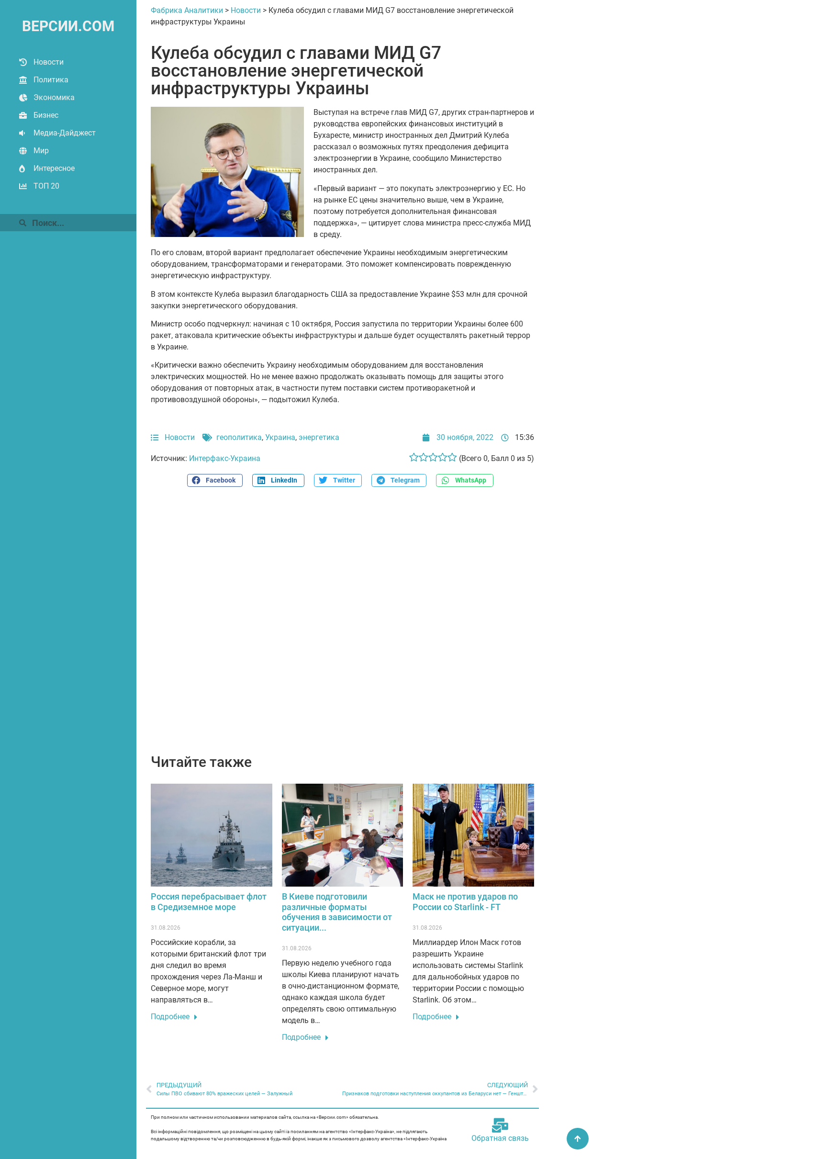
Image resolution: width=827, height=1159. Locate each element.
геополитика (239, 437)
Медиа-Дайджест (65, 132)
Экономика (54, 97)
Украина (280, 437)
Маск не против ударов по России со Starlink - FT (465, 901)
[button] (215, 480)
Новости (49, 62)
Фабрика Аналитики (187, 10)
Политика (51, 79)
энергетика (319, 437)
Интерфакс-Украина (224, 458)
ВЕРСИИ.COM (68, 26)
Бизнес (46, 115)
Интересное (54, 168)
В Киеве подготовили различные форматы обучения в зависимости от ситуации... (337, 912)
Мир (41, 150)
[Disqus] (342, 625)
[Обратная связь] (500, 1125)
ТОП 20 (46, 186)
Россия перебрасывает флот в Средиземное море (209, 901)
